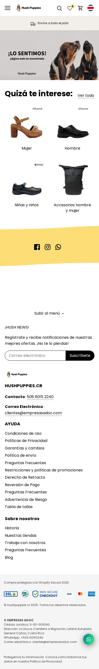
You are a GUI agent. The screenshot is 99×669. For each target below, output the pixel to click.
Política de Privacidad (46, 661)
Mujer (27, 148)
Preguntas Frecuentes (26, 492)
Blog (9, 557)
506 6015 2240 (40, 397)
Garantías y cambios (24, 448)
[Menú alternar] (7, 8)
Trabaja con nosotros (25, 542)
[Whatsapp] (58, 247)
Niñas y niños (27, 205)
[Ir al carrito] (80, 8)
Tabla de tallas (19, 507)
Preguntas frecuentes (25, 463)
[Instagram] (47, 247)
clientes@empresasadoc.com (33, 413)
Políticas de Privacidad (26, 440)
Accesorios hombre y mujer (72, 207)
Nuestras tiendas (21, 535)
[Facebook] (37, 247)
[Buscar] (59, 8)
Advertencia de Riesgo (26, 499)
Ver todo (86, 95)
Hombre (72, 148)
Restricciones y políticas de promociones (44, 470)
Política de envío (20, 455)
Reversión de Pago (22, 485)
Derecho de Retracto (25, 477)
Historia (12, 528)
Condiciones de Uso (23, 433)
